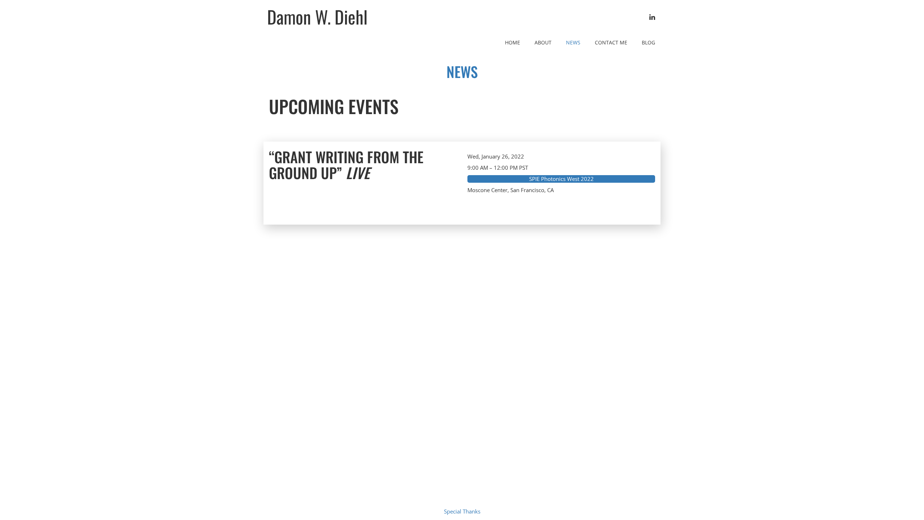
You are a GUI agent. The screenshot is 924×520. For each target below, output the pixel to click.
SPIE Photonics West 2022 (561, 178)
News (573, 42)
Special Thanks (462, 511)
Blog (648, 42)
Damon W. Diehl (317, 17)
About (543, 42)
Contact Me (611, 42)
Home (512, 42)
